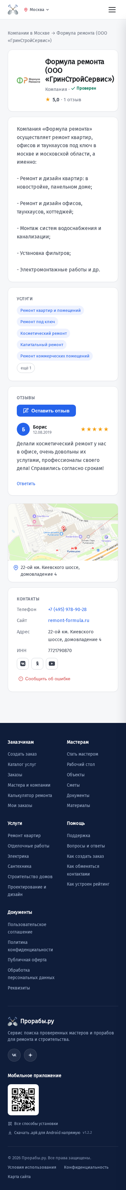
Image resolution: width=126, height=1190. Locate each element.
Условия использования (32, 1167)
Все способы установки (36, 1123)
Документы (78, 795)
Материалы (78, 805)
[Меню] (112, 9)
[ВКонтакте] (23, 664)
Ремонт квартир (24, 835)
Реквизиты (19, 988)
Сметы (73, 785)
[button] (63, 542)
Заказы (15, 775)
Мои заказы (20, 805)
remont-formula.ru (68, 620)
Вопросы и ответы (86, 846)
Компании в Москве (29, 33)
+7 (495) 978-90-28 (67, 609)
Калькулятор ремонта (30, 795)
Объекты (76, 775)
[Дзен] (30, 1055)
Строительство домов (30, 876)
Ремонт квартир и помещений (50, 310)
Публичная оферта (27, 960)
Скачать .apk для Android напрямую (53, 1132)
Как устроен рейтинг (88, 884)
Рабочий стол (81, 764)
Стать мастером (82, 754)
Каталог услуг (22, 764)
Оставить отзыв (50, 410)
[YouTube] (52, 664)
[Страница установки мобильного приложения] (23, 1099)
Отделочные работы (28, 846)
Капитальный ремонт (41, 344)
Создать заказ (22, 754)
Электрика (18, 856)
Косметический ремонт (43, 333)
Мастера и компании (29, 785)
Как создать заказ (85, 856)
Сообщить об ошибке (47, 678)
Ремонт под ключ (37, 321)
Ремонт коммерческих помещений (54, 356)
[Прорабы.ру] (13, 10)
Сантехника (19, 866)
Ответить (26, 483)
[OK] (37, 664)
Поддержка (78, 835)
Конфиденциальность (86, 1167)
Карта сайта (19, 1176)
